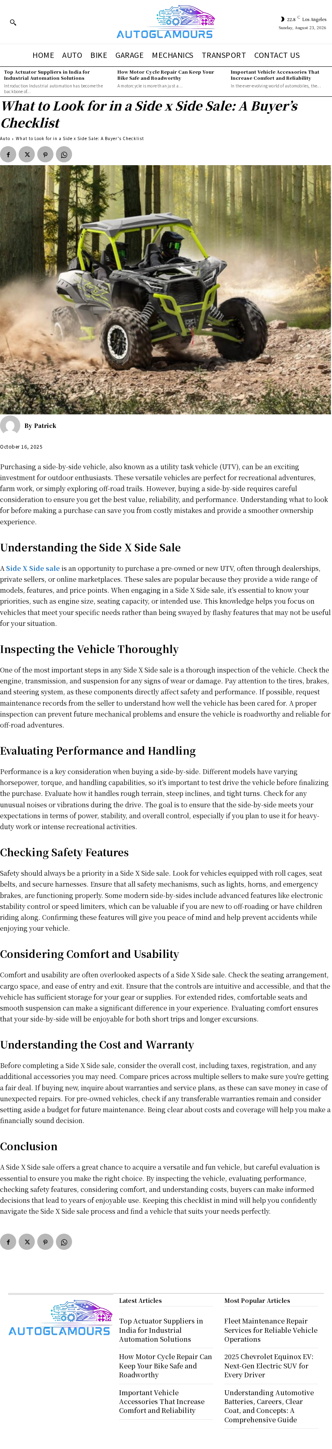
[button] (13, 22)
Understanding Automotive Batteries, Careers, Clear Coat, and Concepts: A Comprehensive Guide (269, 1406)
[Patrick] (12, 425)
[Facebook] (8, 154)
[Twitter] (27, 154)
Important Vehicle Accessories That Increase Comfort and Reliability (275, 74)
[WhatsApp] (64, 154)
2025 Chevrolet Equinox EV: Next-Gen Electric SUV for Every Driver (268, 1365)
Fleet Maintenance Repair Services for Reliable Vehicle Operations (270, 1330)
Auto (5, 138)
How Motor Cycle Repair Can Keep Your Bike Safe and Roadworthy (165, 74)
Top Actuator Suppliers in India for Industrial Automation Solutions (47, 74)
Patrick (45, 425)
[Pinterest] (45, 154)
